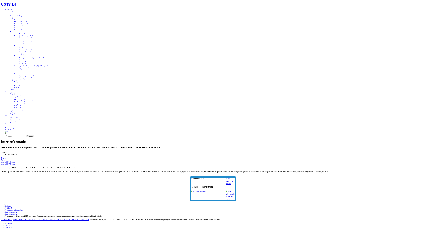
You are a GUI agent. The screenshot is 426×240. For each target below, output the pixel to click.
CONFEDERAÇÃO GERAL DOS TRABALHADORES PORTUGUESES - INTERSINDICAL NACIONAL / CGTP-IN (45, 220)
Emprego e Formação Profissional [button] (26, 36)
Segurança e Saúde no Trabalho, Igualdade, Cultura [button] (32, 66)
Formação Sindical (25, 78)
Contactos (8, 130)
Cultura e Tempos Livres (27, 70)
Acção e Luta (10, 126)
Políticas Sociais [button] (20, 56)
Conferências (23, 84)
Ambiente (26, 44)
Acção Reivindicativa (21, 34)
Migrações (22, 54)
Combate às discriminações (28, 72)
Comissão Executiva (21, 26)
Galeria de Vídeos (20, 108)
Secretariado (18, 28)
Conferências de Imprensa (23, 102)
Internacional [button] (18, 46)
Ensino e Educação (25, 62)
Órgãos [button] (12, 18)
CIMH (16, 88)
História (12, 12)
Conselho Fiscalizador (22, 30)
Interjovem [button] (18, 82)
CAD (12, 90)
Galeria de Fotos (20, 106)
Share (3, 160)
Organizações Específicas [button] (19, 80)
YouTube (8, 227)
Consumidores (28, 40)
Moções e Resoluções (17, 110)
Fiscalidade (23, 64)
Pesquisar (30, 136)
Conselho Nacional (21, 24)
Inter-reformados (20, 86)
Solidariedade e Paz (25, 52)
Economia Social (29, 42)
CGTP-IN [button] (8, 10)
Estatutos (13, 14)
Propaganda (14, 94)
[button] (9, 132)
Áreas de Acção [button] (15, 32)
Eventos (21, 48)
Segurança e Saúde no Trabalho (30, 68)
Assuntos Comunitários (27, 50)
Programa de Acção (17, 16)
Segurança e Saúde (16, 120)
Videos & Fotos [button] (15, 98)
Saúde (21, 60)
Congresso (18, 20)
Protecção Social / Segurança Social (31, 58)
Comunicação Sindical (18, 96)
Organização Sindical (26, 76)
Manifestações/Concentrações (24, 100)
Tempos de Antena (20, 104)
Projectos (13, 114)
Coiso (7, 134)
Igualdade (13, 122)
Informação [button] (9, 92)
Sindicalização (10, 128)
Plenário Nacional (20, 22)
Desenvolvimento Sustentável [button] (29, 38)
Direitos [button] (8, 116)
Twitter (7, 225)
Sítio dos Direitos (16, 118)
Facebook (8, 223)
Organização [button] (18, 74)
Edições (12, 112)
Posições (8, 124)
